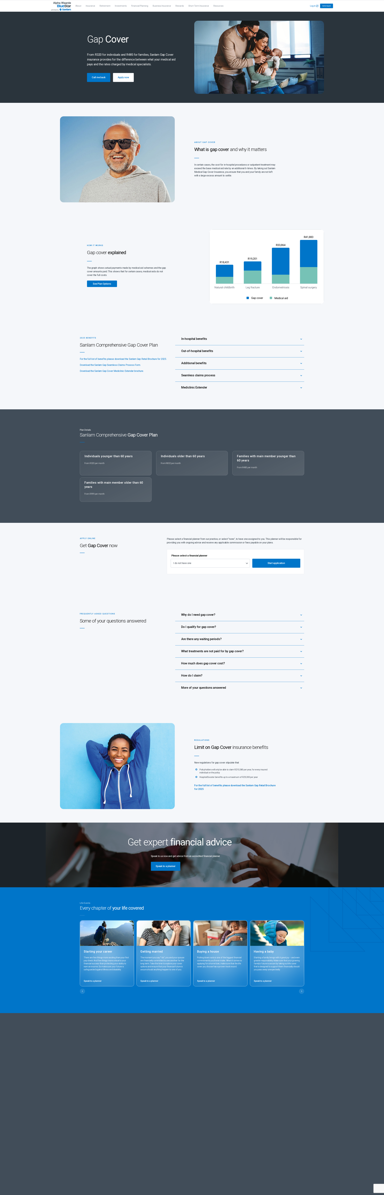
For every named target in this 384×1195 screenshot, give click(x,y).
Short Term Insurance (198, 6)
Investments (121, 6)
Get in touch (326, 6)
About (78, 6)
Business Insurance (162, 6)
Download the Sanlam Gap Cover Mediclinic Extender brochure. (112, 371)
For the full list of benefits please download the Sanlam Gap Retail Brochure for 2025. (123, 359)
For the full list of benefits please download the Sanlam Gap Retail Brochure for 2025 (235, 787)
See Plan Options (102, 283)
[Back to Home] (61, 6)
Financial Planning (139, 6)
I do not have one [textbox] (182, 563)
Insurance (90, 6)
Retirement (105, 6)
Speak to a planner (93, 981)
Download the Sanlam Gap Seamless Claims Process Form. (110, 365)
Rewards (180, 6)
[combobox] (210, 563)
